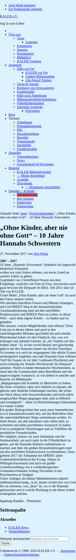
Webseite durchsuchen (15, 538)
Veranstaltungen (19, 531)
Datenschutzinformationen (21, 554)
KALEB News (18, 527)
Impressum (68, 551)
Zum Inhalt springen (21, 5)
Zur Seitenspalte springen (25, 9)
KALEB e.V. (9, 16)
